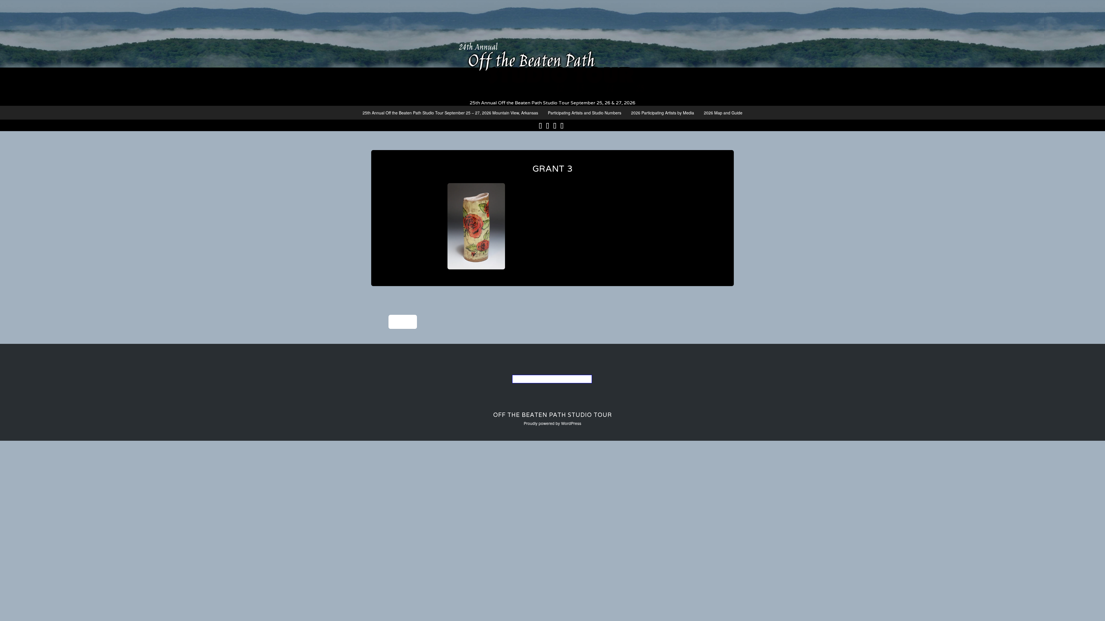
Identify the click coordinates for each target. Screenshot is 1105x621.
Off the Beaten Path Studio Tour (552, 415)
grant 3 (552, 168)
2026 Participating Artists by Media (662, 113)
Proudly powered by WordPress (552, 423)
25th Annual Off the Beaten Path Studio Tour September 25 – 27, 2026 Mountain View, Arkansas (450, 113)
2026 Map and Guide (723, 113)
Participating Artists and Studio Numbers (584, 113)
